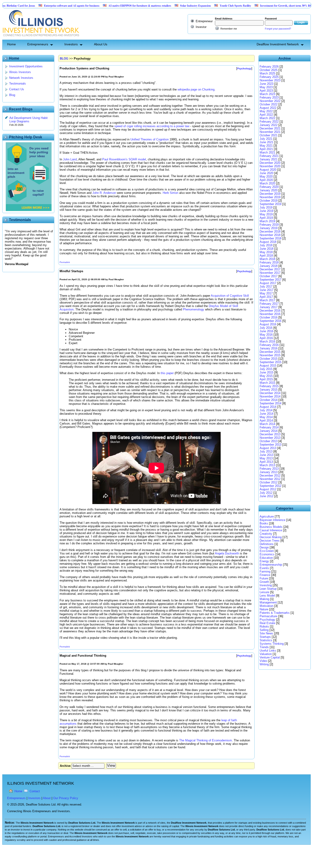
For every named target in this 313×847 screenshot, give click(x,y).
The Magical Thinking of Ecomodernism (205, 740)
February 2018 (269, 262)
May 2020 (266, 176)
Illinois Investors (20, 72)
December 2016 (270, 310)
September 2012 (270, 486)
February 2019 (269, 224)
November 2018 (270, 235)
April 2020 (266, 180)
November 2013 (270, 437)
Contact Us (16, 89)
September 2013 (270, 444)
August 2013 (268, 448)
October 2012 (268, 482)
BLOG (64, 58)
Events (264, 568)
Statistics (266, 640)
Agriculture (267, 516)
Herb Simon (170, 193)
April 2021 (266, 149)
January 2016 (268, 348)
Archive (65, 766)
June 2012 (266, 496)
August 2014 (268, 406)
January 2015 (268, 389)
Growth (264, 582)
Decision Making (271, 537)
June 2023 (266, 83)
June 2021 (266, 142)
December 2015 (270, 352)
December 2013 (270, 434)
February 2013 (269, 468)
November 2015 (270, 355)
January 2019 (268, 228)
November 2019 (270, 197)
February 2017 (269, 303)
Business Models (271, 527)
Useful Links (268, 650)
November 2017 (270, 272)
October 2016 (268, 317)
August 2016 (268, 324)
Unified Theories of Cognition (149, 139)
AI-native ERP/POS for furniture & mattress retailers (119, 6)
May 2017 (266, 293)
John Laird (70, 159)
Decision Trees (270, 540)
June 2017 (266, 290)
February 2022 (269, 121)
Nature (264, 609)
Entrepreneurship (271, 564)
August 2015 (268, 365)
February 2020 (269, 187)
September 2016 (270, 321)
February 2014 (269, 427)
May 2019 (266, 214)
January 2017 (268, 307)
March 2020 (267, 183)
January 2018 (268, 266)
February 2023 (269, 97)
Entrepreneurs (37, 44)
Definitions (267, 544)
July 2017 (266, 286)
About (47, 798)
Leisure (264, 592)
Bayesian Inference (272, 520)
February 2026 (269, 66)
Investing (266, 585)
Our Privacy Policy (65, 798)
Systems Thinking (272, 643)
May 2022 (266, 111)
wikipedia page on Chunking (196, 89)
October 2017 (268, 276)
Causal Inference (271, 530)
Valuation (266, 654)
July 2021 (266, 138)
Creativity (266, 533)
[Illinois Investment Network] (40, 38)
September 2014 (270, 403)
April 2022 (266, 114)
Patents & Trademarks (275, 612)
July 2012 (266, 492)
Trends (264, 647)
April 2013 (266, 461)
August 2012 (268, 489)
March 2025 (267, 73)
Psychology (267, 619)
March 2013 (267, 465)
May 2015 (266, 376)
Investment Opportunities (26, 66)
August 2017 (268, 283)
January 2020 (268, 190)
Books (264, 523)
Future (264, 578)
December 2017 (270, 269)
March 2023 (267, 94)
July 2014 (266, 410)
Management (268, 602)
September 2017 (270, 279)
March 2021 (267, 152)
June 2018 (266, 248)
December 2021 (270, 128)
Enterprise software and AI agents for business (52, 6)
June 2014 (266, 413)
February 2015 (269, 386)
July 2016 (266, 327)
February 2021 (269, 156)
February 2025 (269, 77)
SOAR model (137, 159)
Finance (265, 575)
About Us (100, 44)
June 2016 (266, 331)
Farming (265, 571)
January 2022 (268, 125)
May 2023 (266, 87)
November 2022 (270, 101)
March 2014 (267, 424)
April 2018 (266, 255)
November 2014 (270, 396)
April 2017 (266, 297)
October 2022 (268, 104)
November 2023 (270, 80)
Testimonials (17, 83)
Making (264, 599)
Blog (12, 95)
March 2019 (267, 221)
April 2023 (266, 90)
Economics (267, 554)
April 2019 (266, 217)
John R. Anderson (104, 193)
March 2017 (267, 300)
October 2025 (268, 70)
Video (263, 661)
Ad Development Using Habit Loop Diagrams (28, 119)
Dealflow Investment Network (278, 44)
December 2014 (270, 393)
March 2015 (267, 382)
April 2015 (266, 379)
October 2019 (268, 200)
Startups (265, 637)
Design (264, 547)
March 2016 (267, 341)
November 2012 (270, 479)
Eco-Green (267, 551)
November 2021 (270, 132)
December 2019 (270, 193)
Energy (264, 561)
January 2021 (268, 159)
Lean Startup (268, 588)
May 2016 (266, 334)
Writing (264, 664)
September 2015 (270, 362)
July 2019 (266, 207)
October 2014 (268, 400)
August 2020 (268, 169)
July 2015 (266, 369)
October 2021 (268, 135)
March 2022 (267, 118)
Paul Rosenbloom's (115, 159)
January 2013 (268, 472)
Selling (264, 630)
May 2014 (266, 417)
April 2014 (266, 420)
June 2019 (266, 211)
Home (11, 44)
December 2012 (270, 475)
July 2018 (266, 245)
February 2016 (269, 345)
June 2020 (266, 173)
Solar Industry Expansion (175, 6)
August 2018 (268, 242)
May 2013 (266, 458)
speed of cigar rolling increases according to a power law (151, 126)
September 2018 (270, 238)
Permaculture (268, 616)
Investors (71, 44)
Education (266, 557)
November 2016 (270, 314)
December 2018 (270, 231)
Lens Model (267, 595)
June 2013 (266, 455)
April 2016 (266, 338)
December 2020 (270, 162)
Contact (35, 791)
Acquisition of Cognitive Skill (230, 295)
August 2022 (268, 108)
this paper (167, 373)
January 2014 (268, 431)
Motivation (266, 606)
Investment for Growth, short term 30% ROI (266, 6)
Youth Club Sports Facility (215, 6)
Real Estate (267, 623)
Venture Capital (270, 657)
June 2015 (266, 372)
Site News (266, 633)
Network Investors (21, 77)
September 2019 (270, 204)
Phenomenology (193, 309)
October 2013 (268, 441)
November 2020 (270, 166)
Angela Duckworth (227, 553)
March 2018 (267, 259)
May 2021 (266, 145)
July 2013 (266, 451)
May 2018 (266, 252)
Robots (264, 626)
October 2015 (268, 358)
